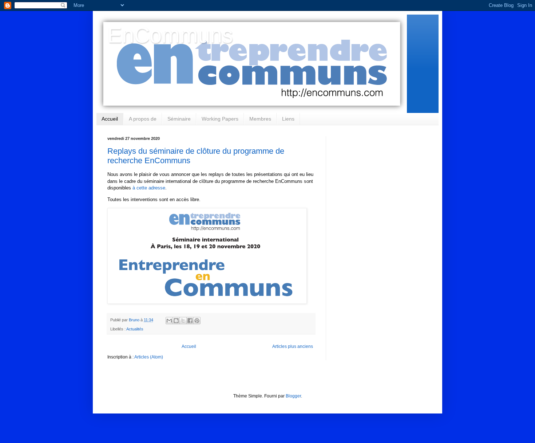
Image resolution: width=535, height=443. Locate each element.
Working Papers (220, 119)
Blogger (293, 396)
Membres (260, 119)
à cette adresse (148, 188)
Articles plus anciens (292, 346)
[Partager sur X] (183, 320)
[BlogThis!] (176, 320)
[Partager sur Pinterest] (197, 320)
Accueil (110, 119)
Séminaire (179, 119)
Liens (288, 119)
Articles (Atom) (148, 357)
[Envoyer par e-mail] (169, 320)
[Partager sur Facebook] (190, 320)
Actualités (134, 329)
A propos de (142, 119)
